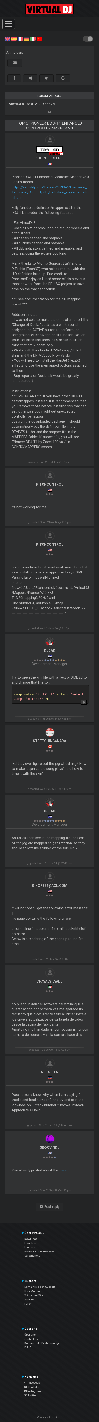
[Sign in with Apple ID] (46, 78)
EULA (27, 1347)
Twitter (32, 1395)
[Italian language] (32, 38)
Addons (48, 104)
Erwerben (30, 1243)
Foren (27, 1303)
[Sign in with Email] (14, 63)
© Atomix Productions (49, 1417)
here (63, 1170)
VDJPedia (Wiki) (34, 1295)
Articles (29, 1299)
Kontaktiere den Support (39, 1286)
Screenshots (32, 1255)
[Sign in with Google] (63, 78)
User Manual (32, 1291)
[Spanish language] (13, 38)
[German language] (26, 38)
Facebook (32, 1382)
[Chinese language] (39, 38)
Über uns (30, 1334)
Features (29, 1247)
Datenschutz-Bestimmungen (42, 1343)
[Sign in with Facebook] (14, 78)
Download (30, 1239)
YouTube (33, 1387)
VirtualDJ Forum (23, 104)
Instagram (34, 1391)
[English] (7, 38)
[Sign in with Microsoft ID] (30, 78)
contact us (31, 1339)
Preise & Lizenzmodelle (39, 1251)
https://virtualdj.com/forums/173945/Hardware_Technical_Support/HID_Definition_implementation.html (50, 192)
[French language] (20, 38)
